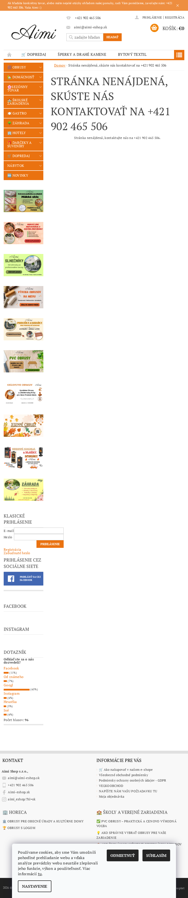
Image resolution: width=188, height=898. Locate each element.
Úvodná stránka (9, 54)
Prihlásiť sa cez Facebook (30, 579)
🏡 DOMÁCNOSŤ (21, 77)
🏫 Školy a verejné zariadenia (131, 812)
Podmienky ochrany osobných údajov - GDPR (132, 780)
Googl (8, 685)
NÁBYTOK (15, 165)
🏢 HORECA (14, 812)
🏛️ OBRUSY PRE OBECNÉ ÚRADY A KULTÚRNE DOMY (42, 821)
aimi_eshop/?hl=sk (21, 799)
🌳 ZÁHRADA (18, 123)
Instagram (12, 693)
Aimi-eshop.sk (19, 792)
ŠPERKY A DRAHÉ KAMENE (82, 54)
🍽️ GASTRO (17, 113)
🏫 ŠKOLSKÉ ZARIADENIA (18, 102)
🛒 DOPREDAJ (33, 54)
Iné (6, 710)
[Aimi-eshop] (33, 31)
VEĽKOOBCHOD (111, 785)
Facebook (11, 668)
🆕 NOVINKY (17, 175)
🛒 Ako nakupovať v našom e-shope (126, 769)
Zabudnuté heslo (17, 553)
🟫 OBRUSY (16, 67)
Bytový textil (132, 54)
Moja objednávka (112, 796)
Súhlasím (156, 855)
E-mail (9, 531)
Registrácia (174, 17)
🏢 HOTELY (16, 132)
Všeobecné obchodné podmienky (123, 775)
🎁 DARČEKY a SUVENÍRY (19, 144)
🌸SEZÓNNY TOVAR (17, 88)
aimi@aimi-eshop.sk (24, 778)
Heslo (8, 537)
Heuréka (10, 701)
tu (40, 873)
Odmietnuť (122, 855)
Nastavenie (34, 886)
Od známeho (14, 676)
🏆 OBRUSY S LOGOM (18, 828)
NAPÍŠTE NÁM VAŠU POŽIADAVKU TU (128, 791)
